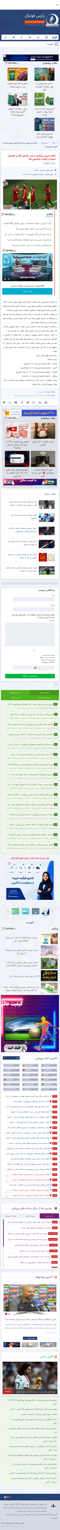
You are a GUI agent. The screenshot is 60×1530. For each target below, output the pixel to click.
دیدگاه (52, 620)
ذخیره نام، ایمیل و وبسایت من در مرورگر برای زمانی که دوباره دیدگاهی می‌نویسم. (47, 658)
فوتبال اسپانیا (52, 1075)
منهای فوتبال (33, 1079)
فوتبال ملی (53, 1065)
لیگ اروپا (17, 395)
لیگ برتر (16, 1065)
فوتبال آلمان (52, 1079)
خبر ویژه (23, 395)
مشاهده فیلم (31, 1338)
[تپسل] (4, 56)
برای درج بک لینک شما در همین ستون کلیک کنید (30, 858)
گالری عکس (52, 1089)
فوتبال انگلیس (33, 1075)
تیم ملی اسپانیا (41, 395)
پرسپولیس (34, 1070)
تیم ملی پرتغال (31, 395)
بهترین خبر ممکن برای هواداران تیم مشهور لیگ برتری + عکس (33, 1409)
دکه (17, 1089)
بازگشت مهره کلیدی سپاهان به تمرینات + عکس (39, 1414)
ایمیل (52, 605)
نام (53, 595)
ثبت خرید (27, 291)
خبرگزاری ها (44, 143)
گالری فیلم (34, 1089)
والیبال (54, 1084)
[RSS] (57, 1277)
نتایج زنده (30, 922)
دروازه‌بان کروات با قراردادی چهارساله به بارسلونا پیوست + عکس (33, 1473)
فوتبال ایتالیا (15, 1075)
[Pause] (5, 279)
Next (53, 1297)
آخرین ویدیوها (44, 1277)
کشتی (35, 1084)
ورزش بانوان (15, 1084)
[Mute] (9, 279)
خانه (57, 4)
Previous (6, 1297)
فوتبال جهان (15, 1070)
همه (17, 1057)
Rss (8, 1497)
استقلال (53, 1070)
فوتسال (35, 1065)
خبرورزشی (41, 392)
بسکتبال (16, 1079)
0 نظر (36, 170)
